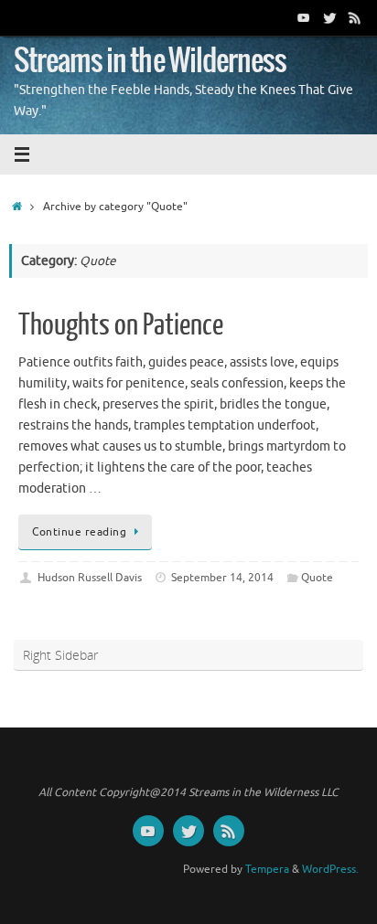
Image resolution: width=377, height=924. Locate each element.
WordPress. (330, 869)
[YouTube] (304, 17)
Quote (317, 577)
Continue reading (79, 532)
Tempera (267, 869)
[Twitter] (329, 17)
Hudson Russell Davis (90, 577)
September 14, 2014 (222, 577)
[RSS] (355, 17)
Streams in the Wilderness (150, 62)
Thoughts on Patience (120, 325)
